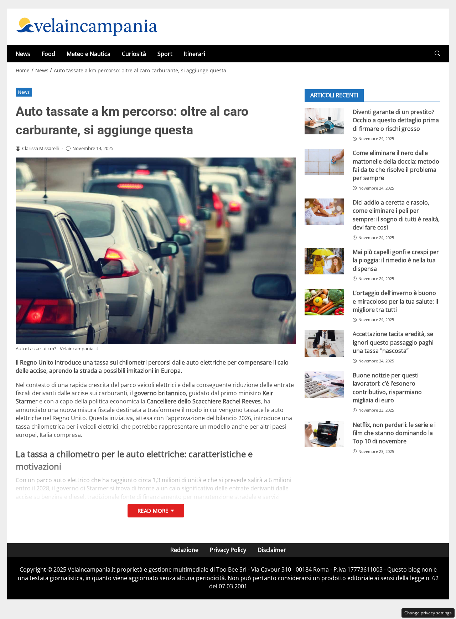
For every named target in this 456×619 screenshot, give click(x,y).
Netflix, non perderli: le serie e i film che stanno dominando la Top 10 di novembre (394, 433)
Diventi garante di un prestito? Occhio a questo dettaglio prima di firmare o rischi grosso (396, 120)
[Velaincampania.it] (87, 26)
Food (48, 54)
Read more (153, 510)
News (23, 54)
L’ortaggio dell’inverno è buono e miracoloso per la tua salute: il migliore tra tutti (395, 301)
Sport (164, 54)
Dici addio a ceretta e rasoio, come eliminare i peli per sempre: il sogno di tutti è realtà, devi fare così (396, 214)
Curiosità (134, 54)
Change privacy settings (428, 613)
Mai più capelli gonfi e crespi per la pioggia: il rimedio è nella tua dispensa (396, 260)
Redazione (184, 550)
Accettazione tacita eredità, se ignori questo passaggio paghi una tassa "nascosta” (393, 342)
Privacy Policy (228, 550)
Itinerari (194, 54)
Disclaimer (272, 550)
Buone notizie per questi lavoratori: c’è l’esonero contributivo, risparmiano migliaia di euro (387, 387)
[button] (437, 54)
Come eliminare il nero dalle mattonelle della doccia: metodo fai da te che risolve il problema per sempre (396, 165)
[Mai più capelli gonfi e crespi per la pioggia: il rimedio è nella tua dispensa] (324, 261)
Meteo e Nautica (88, 54)
